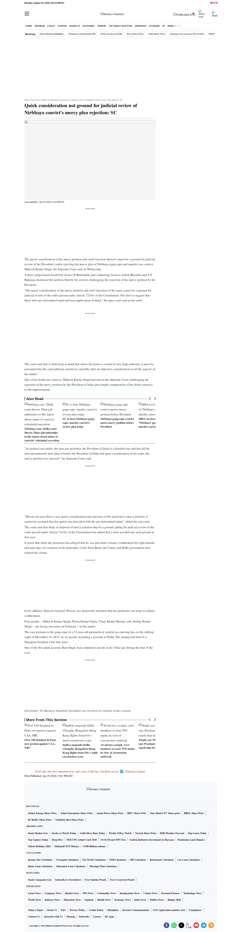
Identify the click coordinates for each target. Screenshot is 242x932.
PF (163, 26)
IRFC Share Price (136, 813)
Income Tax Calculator (40, 860)
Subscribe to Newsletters (68, 880)
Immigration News (130, 893)
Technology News (192, 893)
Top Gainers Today (38, 840)
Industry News (52, 900)
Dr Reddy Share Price (40, 819)
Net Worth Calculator (94, 860)
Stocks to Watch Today (64, 833)
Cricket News (150, 893)
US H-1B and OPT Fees (113, 840)
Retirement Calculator (162, 860)
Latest (51, 26)
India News (35, 99)
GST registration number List (169, 910)
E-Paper (62, 26)
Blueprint (89, 26)
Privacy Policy (77, 910)
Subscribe (84, 916)
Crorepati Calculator (67, 860)
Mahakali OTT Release (66, 846)
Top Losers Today (197, 833)
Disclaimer (113, 910)
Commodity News (106, 893)
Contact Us (34, 916)
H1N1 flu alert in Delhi (111, 34)
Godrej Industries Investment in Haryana (152, 840)
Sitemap (70, 916)
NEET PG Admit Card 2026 (81, 840)
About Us (52, 910)
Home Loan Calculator (40, 866)
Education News (72, 900)
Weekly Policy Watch (120, 833)
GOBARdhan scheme (94, 846)
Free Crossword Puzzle (122, 880)
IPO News (88, 893)
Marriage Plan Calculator (103, 866)
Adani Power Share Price (110, 813)
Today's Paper (35, 910)
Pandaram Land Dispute (191, 840)
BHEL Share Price (194, 813)
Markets (74, 26)
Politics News (157, 900)
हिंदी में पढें (214, 3)
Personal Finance (170, 893)
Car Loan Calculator (189, 860)
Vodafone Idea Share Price (69, 819)
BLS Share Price (135, 34)
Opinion (101, 26)
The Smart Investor (120, 26)
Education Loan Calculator (71, 866)
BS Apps (109, 916)
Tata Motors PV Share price (165, 813)
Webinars (141, 26)
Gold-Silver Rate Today (92, 833)
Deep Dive (57, 840)
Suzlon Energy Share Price (42, 813)
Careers (97, 916)
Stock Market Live (38, 833)
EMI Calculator (117, 860)
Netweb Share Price (145, 833)
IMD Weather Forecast (172, 833)
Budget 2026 (174, 900)
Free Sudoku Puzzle (95, 880)
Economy (154, 26)
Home (29, 26)
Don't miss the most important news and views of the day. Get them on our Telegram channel (90, 771)
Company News (52, 893)
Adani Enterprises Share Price (76, 813)
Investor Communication (135, 910)
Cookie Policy (96, 910)
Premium (40, 26)
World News (34, 900)
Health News (104, 900)
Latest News (34, 893)
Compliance (195, 910)
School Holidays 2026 (39, 846)
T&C (63, 910)
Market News (72, 893)
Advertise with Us (53, 916)
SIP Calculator (138, 860)
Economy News (122, 900)
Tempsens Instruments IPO (82, 34)
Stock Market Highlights (52, 34)
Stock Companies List (39, 880)
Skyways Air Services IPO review (187, 34)
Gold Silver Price (156, 34)
